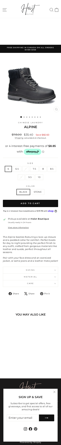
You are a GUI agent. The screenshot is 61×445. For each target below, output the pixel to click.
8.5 (51, 169)
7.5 (34, 169)
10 (39, 177)
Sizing (30, 270)
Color (30, 186)
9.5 (30, 177)
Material (30, 277)
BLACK (23, 192)
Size (30, 163)
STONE (38, 192)
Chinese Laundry (30, 123)
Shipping (19, 138)
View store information (18, 227)
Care (30, 283)
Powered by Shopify (30, 442)
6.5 (17, 169)
